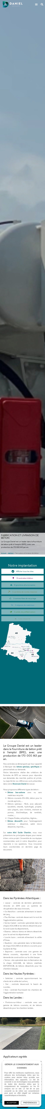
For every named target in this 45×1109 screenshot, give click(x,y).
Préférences (30, 1103)
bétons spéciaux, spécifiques (28, 766)
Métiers (10, 553)
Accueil (3, 553)
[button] (36, 4)
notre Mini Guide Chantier (19, 832)
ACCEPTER (11, 1103)
